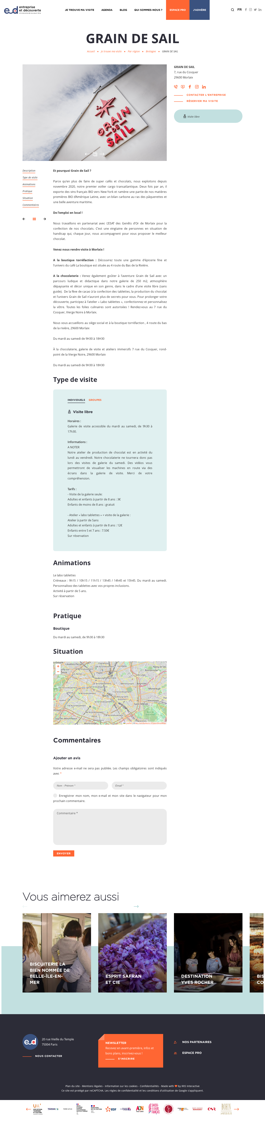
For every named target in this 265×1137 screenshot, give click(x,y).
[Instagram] (250, 9)
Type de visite (30, 177)
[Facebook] (245, 9)
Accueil (91, 51)
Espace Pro (178, 9)
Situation (28, 198)
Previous (28, 1109)
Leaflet (128, 723)
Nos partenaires (196, 1042)
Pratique (27, 191)
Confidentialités (149, 1086)
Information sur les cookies (121, 1086)
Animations (29, 184)
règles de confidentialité (124, 1090)
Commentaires (31, 205)
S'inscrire (126, 1058)
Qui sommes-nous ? (148, 9)
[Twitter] (255, 9)
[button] (58, 666)
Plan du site (72, 1086)
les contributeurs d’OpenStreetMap (150, 723)
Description (29, 170)
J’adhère (199, 9)
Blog (123, 9)
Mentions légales (92, 1086)
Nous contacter (48, 1056)
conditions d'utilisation (160, 1090)
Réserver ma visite (202, 101)
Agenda (106, 9)
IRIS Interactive (191, 1086)
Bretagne (151, 51)
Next (101, 154)
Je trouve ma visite (79, 9)
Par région (134, 51)
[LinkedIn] (260, 9)
